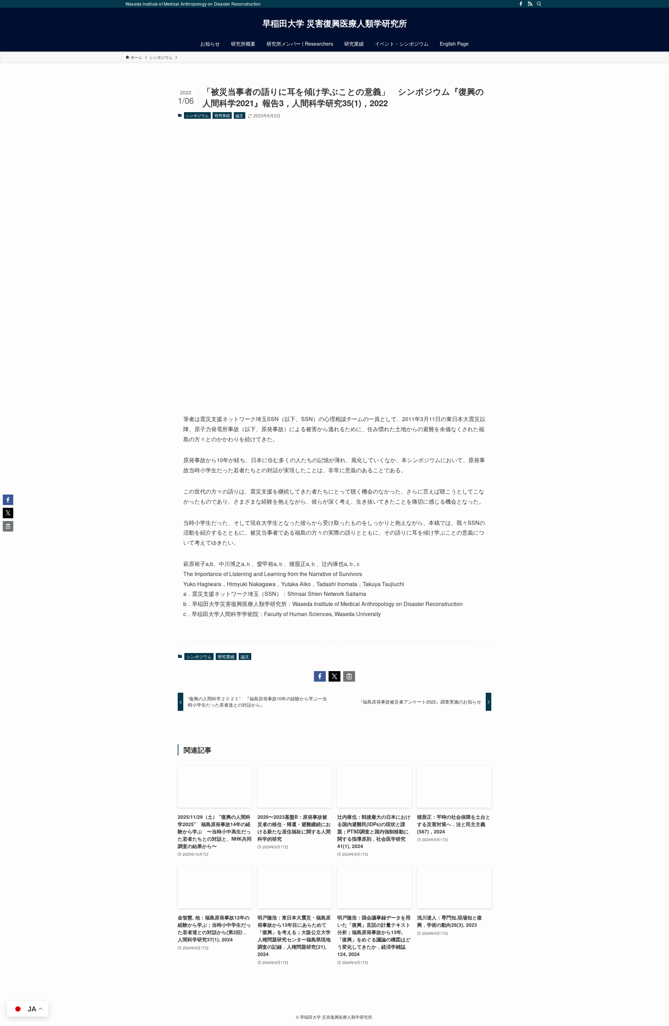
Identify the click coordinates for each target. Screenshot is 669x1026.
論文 (239, 115)
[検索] (539, 4)
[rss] (530, 4)
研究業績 (222, 115)
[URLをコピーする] (349, 676)
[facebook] (520, 4)
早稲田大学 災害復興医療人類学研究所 (334, 23)
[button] (320, 676)
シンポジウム (197, 115)
